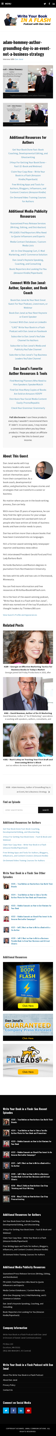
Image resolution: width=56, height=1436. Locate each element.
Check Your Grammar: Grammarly (28, 407)
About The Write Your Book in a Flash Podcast (23, 1375)
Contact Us (8, 1390)
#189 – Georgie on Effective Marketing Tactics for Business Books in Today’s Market (28, 668)
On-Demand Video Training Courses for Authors (24, 860)
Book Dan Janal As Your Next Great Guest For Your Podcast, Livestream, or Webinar (28, 304)
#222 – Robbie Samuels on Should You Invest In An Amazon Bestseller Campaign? (31, 917)
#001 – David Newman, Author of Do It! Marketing (28, 713)
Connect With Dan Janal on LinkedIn (28, 322)
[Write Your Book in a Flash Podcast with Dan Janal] (28, 20)
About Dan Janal (10, 1380)
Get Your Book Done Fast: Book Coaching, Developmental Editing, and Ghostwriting (28, 153)
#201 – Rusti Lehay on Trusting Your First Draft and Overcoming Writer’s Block (28, 761)
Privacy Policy (9, 1385)
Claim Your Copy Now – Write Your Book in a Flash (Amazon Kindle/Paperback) (28, 175)
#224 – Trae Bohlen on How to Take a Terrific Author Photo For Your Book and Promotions (29, 896)
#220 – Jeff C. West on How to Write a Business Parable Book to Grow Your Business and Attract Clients (30, 941)
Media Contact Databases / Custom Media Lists (24, 1290)
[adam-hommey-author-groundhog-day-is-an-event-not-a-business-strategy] (28, 81)
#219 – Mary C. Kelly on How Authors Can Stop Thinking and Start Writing (29, 1187)
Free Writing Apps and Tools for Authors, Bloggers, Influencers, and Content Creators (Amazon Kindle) (28, 188)
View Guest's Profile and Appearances (20, 615)
